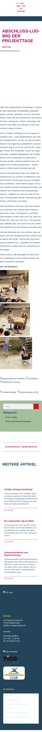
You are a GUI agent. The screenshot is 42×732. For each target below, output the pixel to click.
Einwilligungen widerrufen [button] (14, 721)
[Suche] (36, 406)
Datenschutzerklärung (12, 700)
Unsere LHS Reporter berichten (18, 421)
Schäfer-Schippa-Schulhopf (18, 489)
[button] (2, 18)
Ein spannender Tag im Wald (19, 521)
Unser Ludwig (11, 417)
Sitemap (8, 708)
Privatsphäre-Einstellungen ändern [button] (17, 713)
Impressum (9, 695)
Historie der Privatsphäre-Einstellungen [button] (18, 717)
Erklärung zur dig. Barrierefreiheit (16, 704)
